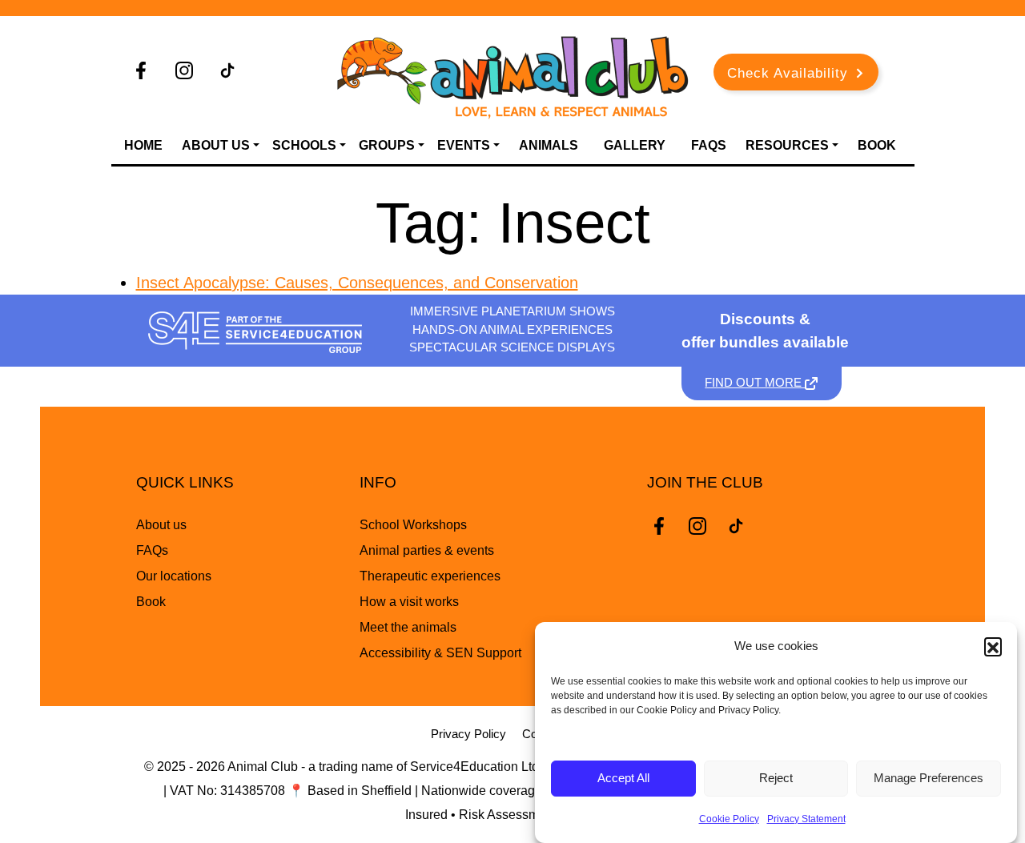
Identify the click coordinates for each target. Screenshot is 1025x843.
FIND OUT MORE (755, 382)
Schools (304, 145)
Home (143, 145)
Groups (387, 145)
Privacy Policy (468, 734)
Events (463, 145)
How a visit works (409, 601)
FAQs (708, 145)
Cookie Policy (729, 819)
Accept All (623, 778)
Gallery (634, 145)
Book (877, 145)
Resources (787, 145)
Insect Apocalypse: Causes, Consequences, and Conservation (357, 282)
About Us (216, 145)
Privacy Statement (806, 819)
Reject (776, 778)
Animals (548, 145)
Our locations (173, 576)
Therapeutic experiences (430, 576)
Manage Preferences (928, 778)
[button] (993, 646)
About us (161, 525)
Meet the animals (408, 627)
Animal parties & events (427, 550)
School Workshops (413, 525)
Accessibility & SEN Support (440, 653)
